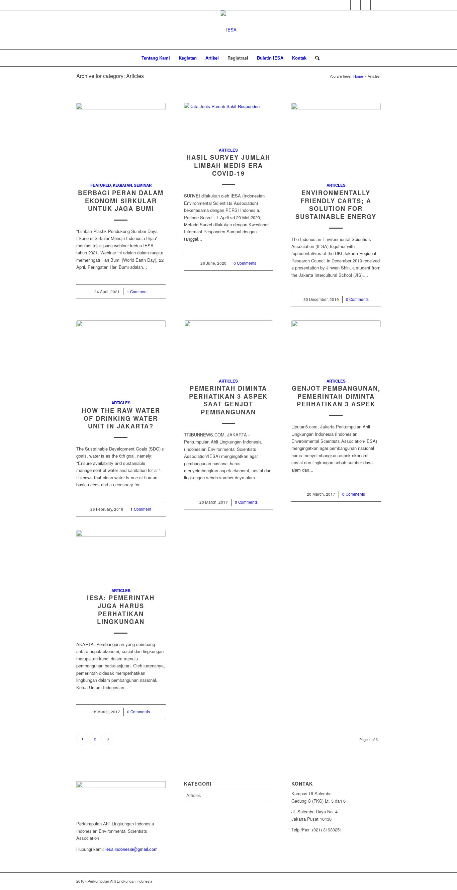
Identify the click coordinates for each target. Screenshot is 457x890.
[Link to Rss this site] (355, 5)
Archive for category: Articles (110, 76)
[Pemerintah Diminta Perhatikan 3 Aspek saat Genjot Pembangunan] (228, 345)
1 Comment (137, 291)
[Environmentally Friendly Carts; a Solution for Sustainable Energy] (336, 139)
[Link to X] (345, 5)
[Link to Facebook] (376, 5)
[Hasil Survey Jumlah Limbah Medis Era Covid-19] (228, 121)
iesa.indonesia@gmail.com (131, 849)
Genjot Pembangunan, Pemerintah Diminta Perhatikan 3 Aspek (336, 396)
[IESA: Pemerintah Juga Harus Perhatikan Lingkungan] (121, 555)
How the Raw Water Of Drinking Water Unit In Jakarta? (121, 418)
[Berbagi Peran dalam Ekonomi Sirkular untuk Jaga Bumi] (121, 139)
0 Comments (245, 263)
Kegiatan (122, 185)
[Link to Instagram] (365, 5)
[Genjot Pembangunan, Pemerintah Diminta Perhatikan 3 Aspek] (336, 345)
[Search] (315, 58)
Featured (100, 185)
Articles (228, 150)
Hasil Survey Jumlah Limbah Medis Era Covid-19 (228, 165)
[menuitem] (155, 58)
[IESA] (229, 29)
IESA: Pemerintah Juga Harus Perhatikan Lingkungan (121, 609)
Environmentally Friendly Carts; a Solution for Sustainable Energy (335, 204)
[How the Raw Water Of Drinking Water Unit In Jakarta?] (121, 356)
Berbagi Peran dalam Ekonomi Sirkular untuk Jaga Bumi (121, 200)
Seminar (143, 185)
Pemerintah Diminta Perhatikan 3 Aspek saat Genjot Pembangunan (228, 400)
